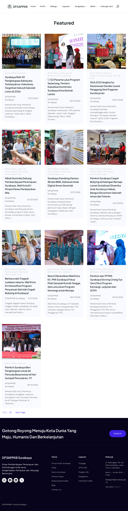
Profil (42, 6)
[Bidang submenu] (57, 6)
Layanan (65, 6)
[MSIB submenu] (95, 6)
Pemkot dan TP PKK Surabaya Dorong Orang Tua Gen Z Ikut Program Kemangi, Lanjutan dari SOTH (106, 283)
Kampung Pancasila (60, 481)
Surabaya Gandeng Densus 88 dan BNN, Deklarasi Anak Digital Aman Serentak (63, 182)
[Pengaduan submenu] (85, 6)
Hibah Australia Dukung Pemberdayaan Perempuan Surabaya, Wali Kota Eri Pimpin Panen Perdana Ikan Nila (20, 185)
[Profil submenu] (45, 6)
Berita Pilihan (11, 73)
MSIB (92, 6)
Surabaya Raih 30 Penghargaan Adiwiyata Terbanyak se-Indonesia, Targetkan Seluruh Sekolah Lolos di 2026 (20, 84)
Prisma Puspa (57, 476)
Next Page (20, 412)
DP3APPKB (20, 6)
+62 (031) (109, 487)
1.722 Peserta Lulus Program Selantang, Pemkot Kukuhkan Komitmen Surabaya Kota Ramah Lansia (64, 87)
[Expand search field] (116, 6)
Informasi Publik (85, 481)
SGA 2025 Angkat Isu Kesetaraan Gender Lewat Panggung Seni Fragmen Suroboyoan (105, 88)
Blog (53, 485)
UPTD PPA (82, 468)
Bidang (53, 6)
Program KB (83, 472)
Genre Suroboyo (58, 472)
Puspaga (82, 463)
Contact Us (56, 490)
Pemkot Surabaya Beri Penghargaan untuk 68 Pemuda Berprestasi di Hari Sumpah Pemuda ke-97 (20, 373)
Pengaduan (80, 6)
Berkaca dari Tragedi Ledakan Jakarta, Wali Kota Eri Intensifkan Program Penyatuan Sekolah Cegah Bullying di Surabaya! (20, 286)
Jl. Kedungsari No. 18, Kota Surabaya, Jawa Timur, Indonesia (114, 465)
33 (10, 412)
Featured (22, 73)
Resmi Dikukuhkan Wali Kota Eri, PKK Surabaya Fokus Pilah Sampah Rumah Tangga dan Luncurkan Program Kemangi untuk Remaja (64, 283)
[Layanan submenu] (70, 6)
